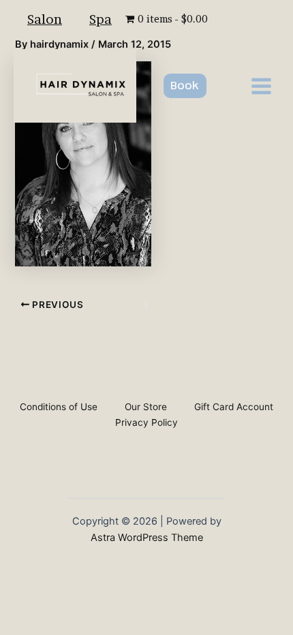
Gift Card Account (233, 406)
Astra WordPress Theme (147, 537)
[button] (185, 86)
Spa (100, 19)
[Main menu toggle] (261, 85)
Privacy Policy (146, 422)
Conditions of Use (58, 406)
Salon (44, 19)
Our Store (146, 406)
